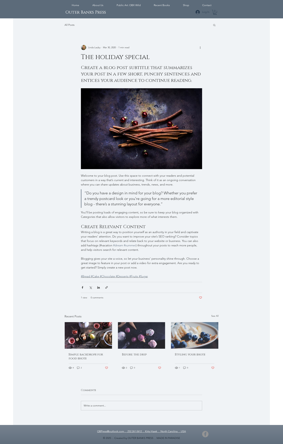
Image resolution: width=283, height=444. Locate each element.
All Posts (70, 24)
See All (214, 315)
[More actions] (200, 47)
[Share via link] (106, 287)
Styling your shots (190, 355)
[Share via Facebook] (82, 287)
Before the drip (134, 355)
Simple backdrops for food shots (86, 357)
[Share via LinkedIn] (98, 287)
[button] (215, 12)
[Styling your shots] (194, 335)
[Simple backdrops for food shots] (88, 335)
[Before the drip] (141, 335)
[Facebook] (205, 434)
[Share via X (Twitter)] (90, 287)
